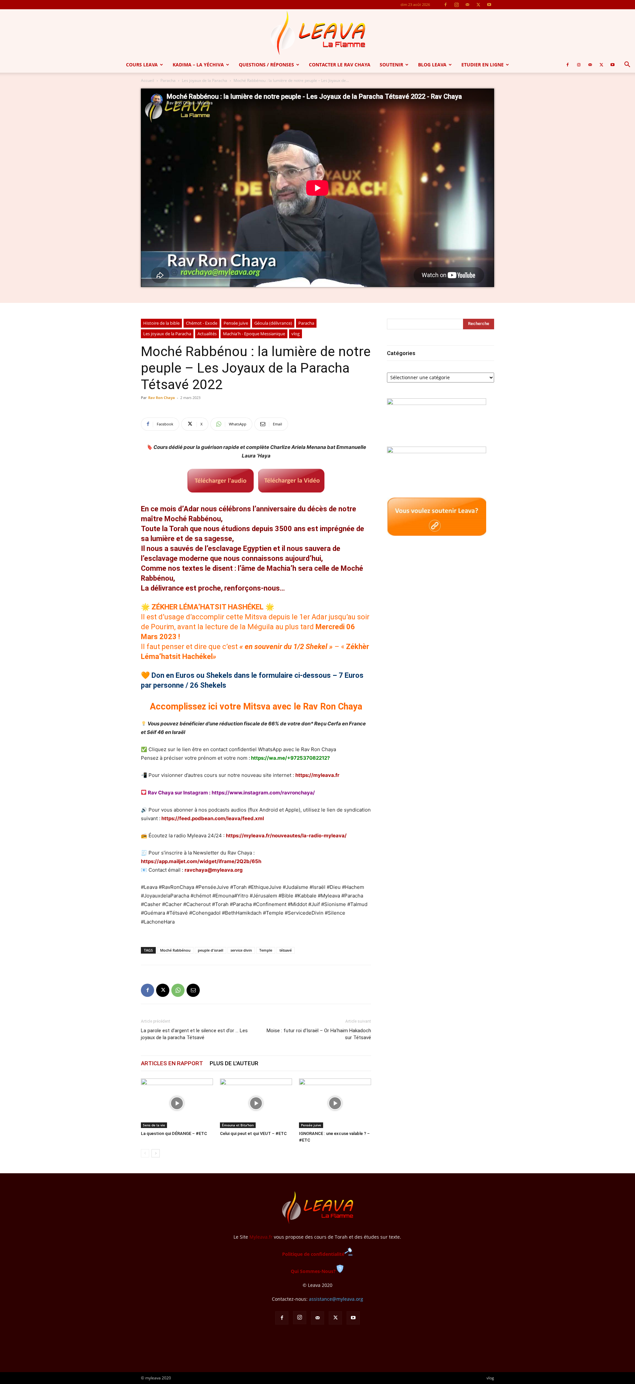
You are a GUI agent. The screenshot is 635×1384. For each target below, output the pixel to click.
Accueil (147, 80)
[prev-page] (145, 1153)
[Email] (193, 990)
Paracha (168, 80)
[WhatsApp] (178, 990)
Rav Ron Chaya (161, 397)
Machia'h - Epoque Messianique (254, 334)
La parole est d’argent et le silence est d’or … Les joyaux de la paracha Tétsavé (194, 1034)
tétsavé (285, 950)
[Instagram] (456, 4)
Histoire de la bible (161, 323)
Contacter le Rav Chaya (339, 64)
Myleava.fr (261, 1237)
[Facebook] (445, 4)
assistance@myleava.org (336, 1299)
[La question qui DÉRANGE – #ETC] (177, 1103)
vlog (295, 334)
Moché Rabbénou (175, 950)
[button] (627, 65)
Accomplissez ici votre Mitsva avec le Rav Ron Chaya (256, 706)
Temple (265, 950)
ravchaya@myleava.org (214, 870)
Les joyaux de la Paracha (204, 80)
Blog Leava (432, 64)
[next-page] (155, 1153)
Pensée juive (236, 323)
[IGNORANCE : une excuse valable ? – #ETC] (335, 1103)
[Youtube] (489, 4)
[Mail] (467, 4)
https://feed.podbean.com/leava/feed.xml (212, 818)
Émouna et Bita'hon (238, 1125)
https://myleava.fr (317, 775)
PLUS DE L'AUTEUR (234, 1063)
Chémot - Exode (201, 323)
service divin (241, 950)
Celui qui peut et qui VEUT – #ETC (253, 1133)
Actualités (207, 334)
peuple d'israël (210, 950)
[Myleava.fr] (317, 33)
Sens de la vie (154, 1125)
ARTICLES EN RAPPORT (172, 1063)
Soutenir (391, 64)
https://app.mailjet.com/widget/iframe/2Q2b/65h (201, 861)
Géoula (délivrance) (273, 323)
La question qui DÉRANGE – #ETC (174, 1133)
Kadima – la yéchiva (198, 64)
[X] (478, 4)
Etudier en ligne (482, 64)
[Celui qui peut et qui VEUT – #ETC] (256, 1103)
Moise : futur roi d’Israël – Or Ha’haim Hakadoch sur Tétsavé (319, 1034)
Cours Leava (142, 64)
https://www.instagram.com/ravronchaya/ (263, 792)
